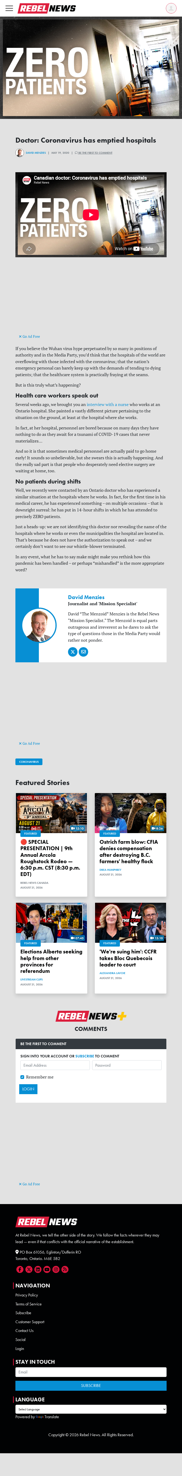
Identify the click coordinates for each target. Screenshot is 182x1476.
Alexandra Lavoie (112, 973)
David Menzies (36, 153)
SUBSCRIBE (84, 1056)
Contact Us (24, 1330)
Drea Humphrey (110, 870)
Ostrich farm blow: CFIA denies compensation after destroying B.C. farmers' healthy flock (129, 852)
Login (19, 1348)
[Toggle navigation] (9, 8)
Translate (52, 1417)
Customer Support (29, 1322)
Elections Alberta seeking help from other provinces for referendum (51, 961)
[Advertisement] (91, 300)
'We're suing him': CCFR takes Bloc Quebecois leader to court (128, 958)
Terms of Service (28, 1304)
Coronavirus (29, 762)
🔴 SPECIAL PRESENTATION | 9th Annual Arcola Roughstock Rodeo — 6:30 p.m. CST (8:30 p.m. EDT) (50, 858)
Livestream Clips (31, 979)
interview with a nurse (107, 404)
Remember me (40, 1077)
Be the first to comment (95, 153)
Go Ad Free (31, 336)
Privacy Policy (26, 1295)
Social (20, 1339)
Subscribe (23, 1313)
